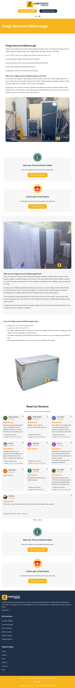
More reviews (37, 520)
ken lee (59, 443)
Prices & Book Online (27, 11)
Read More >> (6, 610)
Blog (3, 670)
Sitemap (22, 685)
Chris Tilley (60, 417)
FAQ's (3, 658)
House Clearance (7, 628)
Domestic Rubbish (7, 621)
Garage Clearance (7, 639)
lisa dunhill (60, 469)
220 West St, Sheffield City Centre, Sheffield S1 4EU (42, 678)
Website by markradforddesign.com (45, 685)
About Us (4, 662)
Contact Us (5, 666)
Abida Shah (12, 470)
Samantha (36, 443)
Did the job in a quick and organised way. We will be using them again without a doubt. (28, 504)
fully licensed (10, 288)
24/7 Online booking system (24, 325)
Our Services (7, 616)
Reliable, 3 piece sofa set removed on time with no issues (37, 426)
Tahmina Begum (13, 417)
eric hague (36, 469)
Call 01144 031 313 (48, 11)
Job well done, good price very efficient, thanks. (37, 479)
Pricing (4, 651)
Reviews (4, 655)
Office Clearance (7, 632)
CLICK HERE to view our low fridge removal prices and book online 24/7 (28, 55)
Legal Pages (30, 685)
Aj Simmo (11, 496)
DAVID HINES (37, 417)
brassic (10, 443)
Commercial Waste (7, 624)
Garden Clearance (7, 635)
